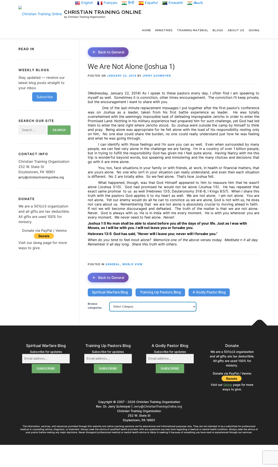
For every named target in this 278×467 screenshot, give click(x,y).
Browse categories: (95, 305)
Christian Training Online (103, 12)
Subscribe (44, 97)
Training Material (192, 30)
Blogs (218, 30)
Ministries (164, 30)
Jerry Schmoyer (156, 75)
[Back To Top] (259, 325)
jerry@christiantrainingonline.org (41, 177)
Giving (254, 30)
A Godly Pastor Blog (209, 292)
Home (146, 30)
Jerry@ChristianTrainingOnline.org (157, 406)
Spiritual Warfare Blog (110, 292)
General (113, 264)
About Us (236, 30)
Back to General (111, 52)
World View (132, 264)
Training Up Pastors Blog (160, 292)
